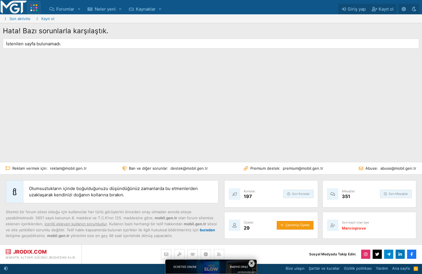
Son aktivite (19, 18)
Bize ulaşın (295, 268)
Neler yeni (105, 9)
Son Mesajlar (398, 194)
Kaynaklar (146, 9)
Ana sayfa (401, 268)
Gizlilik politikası (358, 268)
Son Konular (301, 194)
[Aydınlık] (403, 9)
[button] (79, 9)
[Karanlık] (414, 9)
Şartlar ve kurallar (324, 268)
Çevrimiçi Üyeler (297, 225)
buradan (207, 230)
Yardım (382, 268)
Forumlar (65, 9)
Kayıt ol (47, 18)
